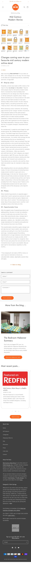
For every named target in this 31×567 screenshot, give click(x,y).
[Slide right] (18, 411)
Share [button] (4, 70)
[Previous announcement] (2, 1)
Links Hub (5, 451)
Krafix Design (20, 478)
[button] (2, 7)
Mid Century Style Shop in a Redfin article (14, 389)
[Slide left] (12, 411)
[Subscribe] (26, 542)
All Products (6, 431)
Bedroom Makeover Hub (13, 357)
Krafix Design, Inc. (8, 465)
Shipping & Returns (8, 438)
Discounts (5, 444)
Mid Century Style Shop (9, 463)
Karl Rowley (11, 478)
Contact (5, 454)
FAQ (4, 441)
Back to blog (16, 264)
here (21, 480)
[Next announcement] (28, 1)
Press (4, 447)
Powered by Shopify (22, 559)
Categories (5, 434)
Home (4, 428)
